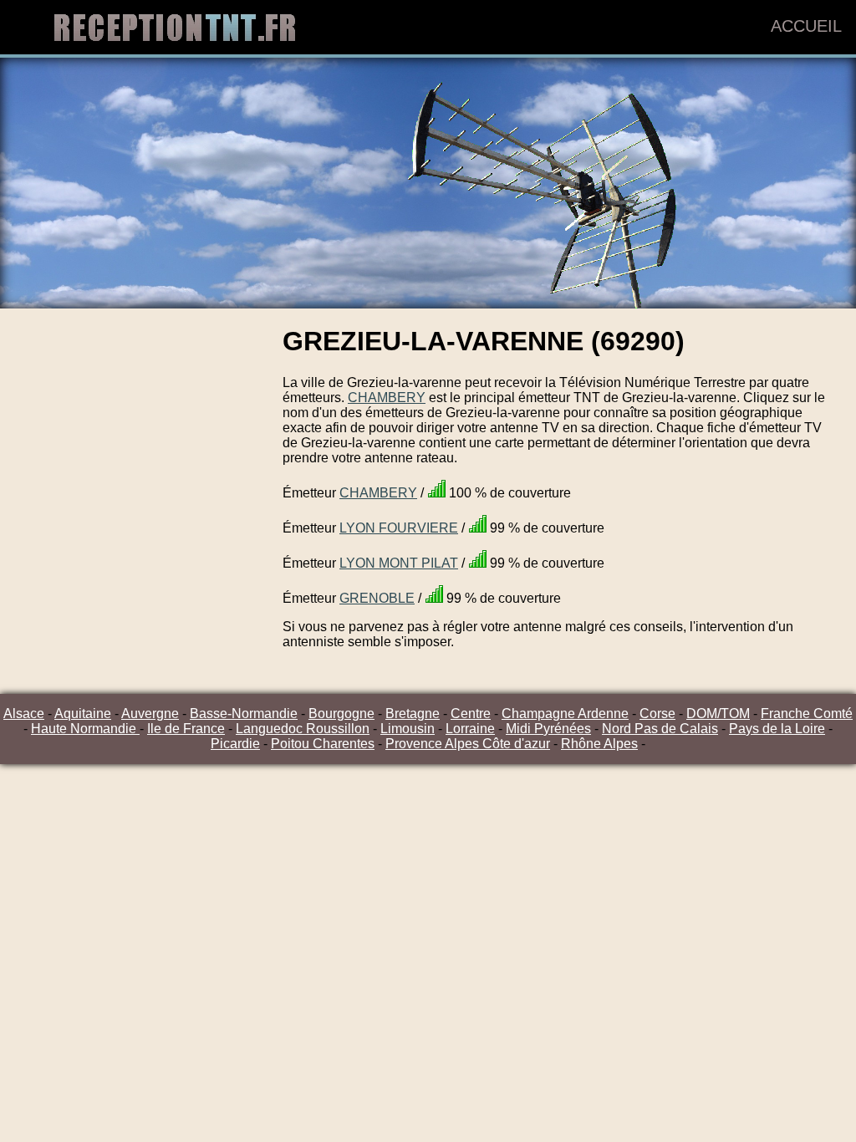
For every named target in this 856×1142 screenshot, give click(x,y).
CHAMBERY (386, 397)
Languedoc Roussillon (302, 728)
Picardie (235, 744)
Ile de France (186, 728)
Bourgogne (341, 713)
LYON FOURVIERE (398, 528)
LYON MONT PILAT (398, 563)
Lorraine (470, 728)
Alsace (23, 713)
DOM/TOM (718, 713)
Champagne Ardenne (565, 713)
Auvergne (150, 713)
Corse (657, 713)
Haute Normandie (85, 728)
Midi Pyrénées (548, 728)
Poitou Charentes (322, 744)
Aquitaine (82, 713)
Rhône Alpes (599, 744)
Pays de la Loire (777, 728)
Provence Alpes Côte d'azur (467, 744)
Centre (471, 713)
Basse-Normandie (244, 713)
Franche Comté (807, 713)
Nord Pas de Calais (660, 728)
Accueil (806, 26)
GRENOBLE (377, 598)
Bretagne (412, 713)
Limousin (407, 728)
